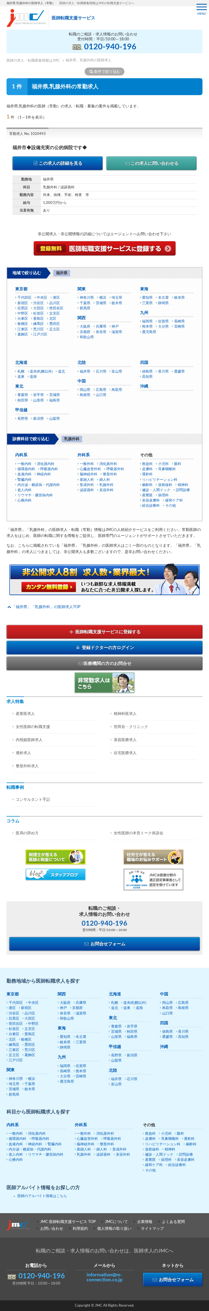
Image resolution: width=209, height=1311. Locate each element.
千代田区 (24, 298)
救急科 (147, 464)
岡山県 (85, 390)
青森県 (22, 395)
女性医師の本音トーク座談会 (138, 833)
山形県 (38, 400)
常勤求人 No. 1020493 (27, 134)
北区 (52, 319)
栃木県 (117, 303)
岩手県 (38, 395)
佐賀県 (163, 321)
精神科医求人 (125, 714)
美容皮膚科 (151, 500)
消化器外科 (108, 464)
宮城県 (54, 395)
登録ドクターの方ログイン (107, 647)
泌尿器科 (87, 490)
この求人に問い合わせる (155, 163)
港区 (56, 298)
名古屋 (163, 298)
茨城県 (101, 303)
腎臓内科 (24, 480)
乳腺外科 (106, 485)
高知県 (147, 377)
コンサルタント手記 (33, 800)
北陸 (82, 363)
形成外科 (87, 485)
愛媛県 (179, 371)
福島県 (54, 400)
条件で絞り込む (107, 72)
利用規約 (80, 1229)
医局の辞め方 (27, 833)
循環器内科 (26, 469)
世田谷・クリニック (131, 727)
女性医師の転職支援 (33, 727)
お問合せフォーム (107, 944)
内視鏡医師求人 (29, 740)
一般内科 (24, 464)
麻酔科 (147, 485)
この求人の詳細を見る (60, 163)
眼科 (177, 464)
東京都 (21, 289)
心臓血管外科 (90, 469)
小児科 (163, 464)
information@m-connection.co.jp (104, 1277)
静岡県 (163, 303)
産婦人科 (87, 480)
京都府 (85, 332)
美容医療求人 (125, 740)
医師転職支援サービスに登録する (107, 632)
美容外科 (106, 490)
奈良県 (101, 332)
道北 (61, 371)
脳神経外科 (88, 474)
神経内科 (44, 474)
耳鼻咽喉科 (167, 469)
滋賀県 (117, 332)
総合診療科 (151, 506)
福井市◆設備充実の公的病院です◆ (50, 147)
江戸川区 (40, 334)
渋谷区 (38, 303)
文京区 (54, 313)
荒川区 (38, 329)
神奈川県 (87, 298)
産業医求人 (25, 714)
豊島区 (38, 319)
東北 (19, 386)
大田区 (38, 308)
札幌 (20, 371)
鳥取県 (117, 390)
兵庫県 (101, 326)
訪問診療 (183, 490)
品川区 (54, 303)
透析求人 (23, 753)
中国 (82, 381)
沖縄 (144, 386)
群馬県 (85, 308)
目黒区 (22, 308)
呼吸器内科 (49, 469)
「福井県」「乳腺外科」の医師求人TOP (46, 607)
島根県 (85, 395)
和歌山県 (87, 337)
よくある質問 (173, 1222)
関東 (82, 289)
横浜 (102, 298)
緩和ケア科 (174, 500)
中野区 (22, 313)
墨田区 (54, 324)
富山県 (117, 371)
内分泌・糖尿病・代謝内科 (38, 485)
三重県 (147, 303)
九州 (144, 313)
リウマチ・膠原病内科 (35, 495)
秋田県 (22, 400)
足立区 (54, 329)
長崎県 (179, 321)
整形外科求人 (27, 766)
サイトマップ (152, 1229)
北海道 (21, 363)
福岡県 (147, 321)
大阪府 (85, 326)
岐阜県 (179, 298)
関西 (82, 318)
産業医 (147, 495)
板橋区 (22, 324)
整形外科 (110, 474)
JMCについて (116, 1222)
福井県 (85, 371)
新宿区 (22, 303)
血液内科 (24, 474)
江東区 (22, 329)
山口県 (101, 395)
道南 (33, 377)
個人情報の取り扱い (114, 1229)
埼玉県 (117, 298)
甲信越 (21, 410)
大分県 (163, 326)
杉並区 (38, 313)
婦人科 (104, 480)
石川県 (101, 371)
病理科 (163, 495)
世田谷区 (56, 308)
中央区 (42, 298)
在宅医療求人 (125, 753)
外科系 (84, 455)
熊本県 (147, 326)
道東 (20, 377)
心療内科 (24, 500)
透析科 (147, 474)
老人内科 (24, 490)
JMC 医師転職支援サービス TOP (68, 1222)
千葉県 (85, 303)
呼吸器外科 (115, 469)
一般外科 (87, 464)
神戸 (115, 326)
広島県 (101, 390)
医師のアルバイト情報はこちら (42, 1196)
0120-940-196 (110, 47)
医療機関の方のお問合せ (107, 663)
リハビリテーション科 (159, 480)
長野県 (22, 419)
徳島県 (147, 371)
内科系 (21, 455)
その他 (170, 506)
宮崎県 (179, 326)
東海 (144, 289)
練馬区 (38, 324)
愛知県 (147, 298)
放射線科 (165, 485)
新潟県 (38, 419)
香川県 (163, 371)
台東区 (22, 319)
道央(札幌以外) (41, 371)
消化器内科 (45, 464)
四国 (144, 363)
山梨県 (54, 419)
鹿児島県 (149, 332)
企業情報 (144, 1222)
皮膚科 (147, 469)
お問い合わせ (51, 1229)
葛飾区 (22, 334)
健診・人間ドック (156, 490)
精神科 (183, 485)
